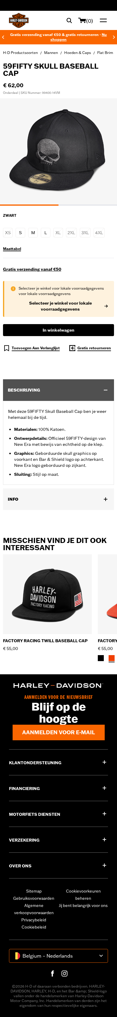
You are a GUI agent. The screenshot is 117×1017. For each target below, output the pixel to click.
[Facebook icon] (52, 973)
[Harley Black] (101, 658)
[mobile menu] (102, 20)
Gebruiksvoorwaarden (33, 898)
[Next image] (105, 152)
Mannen (51, 52)
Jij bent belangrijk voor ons (83, 905)
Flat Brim (105, 52)
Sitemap (34, 891)
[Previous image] (12, 152)
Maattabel (12, 249)
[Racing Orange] (112, 658)
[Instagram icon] (64, 973)
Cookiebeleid (34, 927)
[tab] (29, 205)
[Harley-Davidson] (58, 685)
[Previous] (3, 37)
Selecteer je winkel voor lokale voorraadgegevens (60, 306)
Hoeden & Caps (77, 52)
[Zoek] (69, 20)
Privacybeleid (33, 919)
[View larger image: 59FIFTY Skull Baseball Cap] (58, 151)
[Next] (114, 37)
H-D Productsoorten (20, 52)
